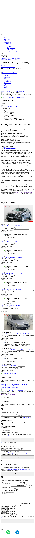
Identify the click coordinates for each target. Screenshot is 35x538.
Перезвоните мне (17, 439)
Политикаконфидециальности (9, 386)
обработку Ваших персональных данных (18, 435)
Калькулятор (7, 42)
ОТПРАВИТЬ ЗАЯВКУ (7, 90)
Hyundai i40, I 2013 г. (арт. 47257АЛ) (11, 365)
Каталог (6, 37)
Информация (7, 45)
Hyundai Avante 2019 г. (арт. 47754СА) (11, 257)
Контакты (10, 49)
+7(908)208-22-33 (22, 388)
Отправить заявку (12, 51)
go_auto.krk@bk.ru (20, 97)
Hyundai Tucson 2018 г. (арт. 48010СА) (11, 225)
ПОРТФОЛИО (8, 43)
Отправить (17, 457)
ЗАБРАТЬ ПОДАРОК (6, 420)
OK (2, 529)
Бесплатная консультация (8, 394)
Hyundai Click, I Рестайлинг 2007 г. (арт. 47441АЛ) (15, 333)
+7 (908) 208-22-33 (6, 58)
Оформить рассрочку (10, 148)
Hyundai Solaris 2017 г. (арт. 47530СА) (11, 305)
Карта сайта (15, 387)
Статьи (9, 46)
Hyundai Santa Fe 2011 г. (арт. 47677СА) (11, 273)
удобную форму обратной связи (24, 192)
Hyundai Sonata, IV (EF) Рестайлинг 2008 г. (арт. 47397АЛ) (17, 349)
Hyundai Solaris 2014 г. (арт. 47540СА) (11, 289)
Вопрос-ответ (11, 48)
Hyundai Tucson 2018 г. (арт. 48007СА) (11, 241)
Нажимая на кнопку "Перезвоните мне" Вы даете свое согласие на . (16, 435)
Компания (7, 39)
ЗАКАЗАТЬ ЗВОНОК (17, 58)
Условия (6, 40)
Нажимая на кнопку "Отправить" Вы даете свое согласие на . (15, 452)
